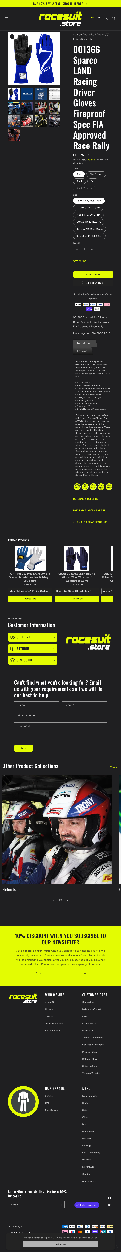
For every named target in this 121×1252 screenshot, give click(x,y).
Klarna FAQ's (89, 1023)
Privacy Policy (89, 1052)
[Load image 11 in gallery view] (41, 108)
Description (84, 343)
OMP (47, 1103)
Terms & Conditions (92, 1037)
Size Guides (51, 1110)
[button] (6, 18)
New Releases (90, 1096)
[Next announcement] (114, 3)
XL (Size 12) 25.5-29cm (89, 229)
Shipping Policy (90, 1066)
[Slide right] (67, 900)
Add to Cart (30, 598)
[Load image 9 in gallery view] (14, 108)
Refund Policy (89, 1059)
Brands (86, 1103)
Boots (85, 1124)
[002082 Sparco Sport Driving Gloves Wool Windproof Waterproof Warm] (77, 558)
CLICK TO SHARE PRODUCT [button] (92, 522)
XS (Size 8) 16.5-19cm (88, 200)
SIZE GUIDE (79, 261)
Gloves (86, 1117)
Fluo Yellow (96, 174)
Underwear (88, 1131)
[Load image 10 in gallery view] (27, 108)
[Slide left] (53, 900)
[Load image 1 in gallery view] (14, 94)
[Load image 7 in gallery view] (41, 94)
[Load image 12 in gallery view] (54, 108)
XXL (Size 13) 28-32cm (89, 236)
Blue (78, 174)
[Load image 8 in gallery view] (54, 94)
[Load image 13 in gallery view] (14, 121)
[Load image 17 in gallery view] (14, 135)
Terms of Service (54, 1023)
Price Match (88, 1030)
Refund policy (52, 1030)
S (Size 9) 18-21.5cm (88, 207)
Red (93, 181)
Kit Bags (86, 1145)
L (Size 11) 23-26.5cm (88, 222)
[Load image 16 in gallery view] (54, 121)
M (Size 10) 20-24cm (88, 215)
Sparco (49, 1096)
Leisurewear (88, 1167)
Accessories (89, 1181)
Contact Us (88, 1002)
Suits (85, 1110)
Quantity (77, 243)
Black (79, 181)
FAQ (84, 1016)
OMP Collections (91, 1152)
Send (24, 748)
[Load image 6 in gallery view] (27, 94)
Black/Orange (85, 189)
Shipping (90, 160)
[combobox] (30, 591)
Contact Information (93, 1044)
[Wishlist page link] (92, 18)
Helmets (9, 889)
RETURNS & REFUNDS (85, 498)
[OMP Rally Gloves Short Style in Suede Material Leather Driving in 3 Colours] (30, 558)
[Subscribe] (85, 973)
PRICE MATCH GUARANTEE (89, 510)
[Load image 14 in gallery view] (27, 121)
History (49, 1009)
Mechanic (87, 1159)
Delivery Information (93, 1009)
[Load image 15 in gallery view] (41, 121)
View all (114, 767)
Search (49, 1016)
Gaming (86, 1174)
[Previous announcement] (6, 3)
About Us (50, 1002)
